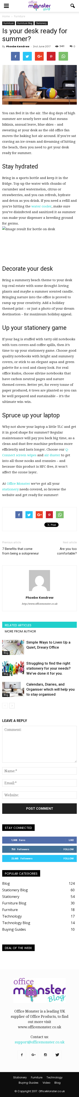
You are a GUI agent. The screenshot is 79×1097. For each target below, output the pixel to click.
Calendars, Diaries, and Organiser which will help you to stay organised (50, 689)
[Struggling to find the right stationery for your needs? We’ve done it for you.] (13, 668)
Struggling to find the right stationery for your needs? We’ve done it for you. (48, 668)
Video (46, 1083)
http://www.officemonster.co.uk (39, 603)
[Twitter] (57, 1055)
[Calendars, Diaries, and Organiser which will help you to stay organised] (13, 689)
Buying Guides (14, 929)
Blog (6, 653)
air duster (52, 455)
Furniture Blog (24, 23)
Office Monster (18, 484)
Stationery (41, 23)
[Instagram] (45, 1055)
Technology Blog (16, 922)
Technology (12, 916)
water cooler (41, 206)
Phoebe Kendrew (17, 46)
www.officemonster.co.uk (39, 1027)
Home (6, 16)
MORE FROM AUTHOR (20, 631)
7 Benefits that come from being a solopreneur (20, 551)
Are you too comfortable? (67, 551)
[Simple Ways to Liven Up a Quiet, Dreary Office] (13, 647)
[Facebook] (21, 1055)
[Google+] (33, 1055)
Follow (68, 849)
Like (71, 840)
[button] (73, 6)
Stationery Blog (15, 890)
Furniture (9, 23)
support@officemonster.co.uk (40, 1042)
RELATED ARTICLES (18, 625)
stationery (10, 489)
